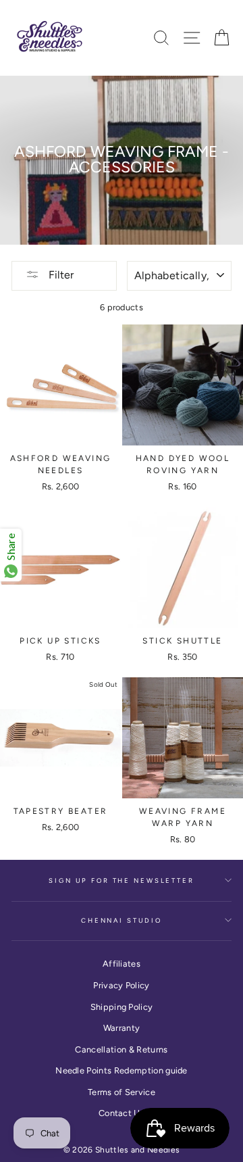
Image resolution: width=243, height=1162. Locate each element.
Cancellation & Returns (121, 1049)
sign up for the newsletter (121, 880)
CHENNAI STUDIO (121, 920)
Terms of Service (121, 1092)
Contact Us (121, 1113)
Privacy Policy (121, 985)
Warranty (121, 1028)
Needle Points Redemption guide (121, 1070)
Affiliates (121, 964)
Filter (60, 274)
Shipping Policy (121, 1007)
